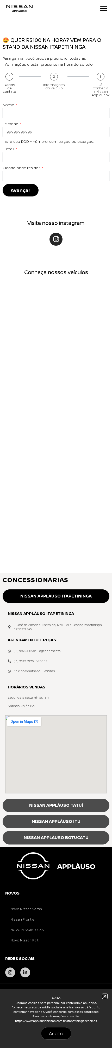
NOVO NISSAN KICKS (27, 929)
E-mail (9, 148)
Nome (9, 104)
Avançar (20, 190)
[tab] (56, 596)
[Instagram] (56, 239)
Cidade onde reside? (22, 167)
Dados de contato (9, 88)
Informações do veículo (54, 86)
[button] (103, 8)
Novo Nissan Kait (24, 940)
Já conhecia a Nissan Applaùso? (100, 90)
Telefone (11, 123)
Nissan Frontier (23, 919)
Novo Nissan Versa (26, 909)
